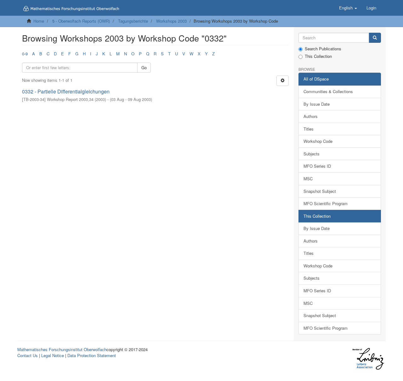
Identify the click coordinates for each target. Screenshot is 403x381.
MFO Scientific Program (326, 203)
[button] (348, 8)
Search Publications (323, 49)
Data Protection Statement (91, 355)
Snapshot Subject (320, 191)
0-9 (25, 54)
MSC (308, 179)
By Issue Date (317, 104)
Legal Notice (52, 355)
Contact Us (27, 355)
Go (144, 67)
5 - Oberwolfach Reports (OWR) (81, 21)
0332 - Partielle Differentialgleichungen (66, 91)
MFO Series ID (317, 166)
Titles (309, 129)
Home (38, 21)
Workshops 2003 (171, 21)
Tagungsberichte (133, 21)
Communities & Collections (328, 91)
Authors (311, 116)
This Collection (318, 56)
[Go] (375, 38)
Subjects (312, 154)
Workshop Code (318, 141)
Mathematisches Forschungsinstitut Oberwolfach (61, 349)
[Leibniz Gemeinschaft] (368, 359)
